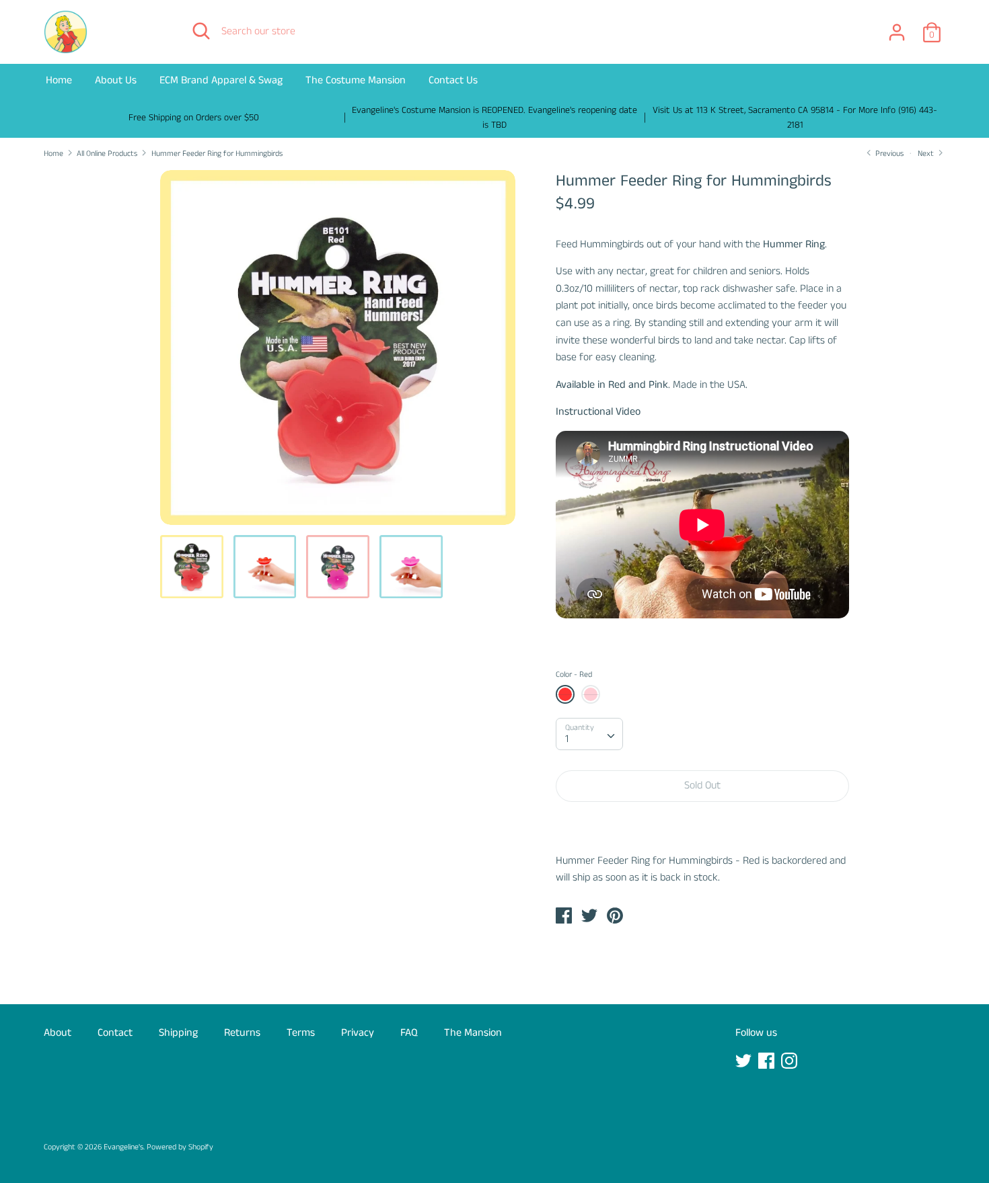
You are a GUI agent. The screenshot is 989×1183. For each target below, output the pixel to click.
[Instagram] (790, 1062)
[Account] (896, 27)
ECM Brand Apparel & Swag (221, 80)
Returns (242, 1033)
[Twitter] (744, 1062)
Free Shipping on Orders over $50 (194, 117)
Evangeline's (123, 1147)
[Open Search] (201, 30)
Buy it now (702, 826)
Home (59, 80)
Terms (301, 1033)
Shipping (178, 1033)
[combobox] (589, 734)
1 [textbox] (567, 739)
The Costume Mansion (355, 80)
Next (927, 153)
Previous (888, 153)
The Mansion (473, 1033)
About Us (116, 80)
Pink (590, 694)
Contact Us (453, 80)
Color (574, 674)
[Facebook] (767, 1062)
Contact (115, 1033)
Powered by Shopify (180, 1147)
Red (565, 694)
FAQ (409, 1033)
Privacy (357, 1033)
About (57, 1033)
